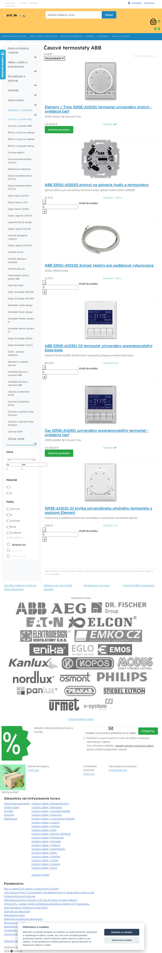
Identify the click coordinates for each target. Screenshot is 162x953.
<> (9, 459)
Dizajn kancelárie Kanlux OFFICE (20, 177)
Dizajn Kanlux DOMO (18, 195)
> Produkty (22, 41)
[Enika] (48, 650)
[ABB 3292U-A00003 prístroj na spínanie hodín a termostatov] (101, 159)
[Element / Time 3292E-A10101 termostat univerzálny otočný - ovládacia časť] (101, 81)
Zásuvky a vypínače (120, 36)
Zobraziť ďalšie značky (81, 719)
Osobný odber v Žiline (44, 867)
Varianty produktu (59, 129)
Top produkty (53, 58)
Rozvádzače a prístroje (71, 36)
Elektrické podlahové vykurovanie (23, 919)
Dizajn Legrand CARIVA (20, 215)
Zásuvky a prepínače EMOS (18, 393)
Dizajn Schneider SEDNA (20, 338)
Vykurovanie (103, 36)
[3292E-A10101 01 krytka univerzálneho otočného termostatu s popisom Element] (101, 482)
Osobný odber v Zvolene (45, 864)
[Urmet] (64, 704)
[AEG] (69, 608)
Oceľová (11, 526)
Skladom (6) (18, 544)
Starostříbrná (13, 532)
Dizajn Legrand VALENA (20, 245)
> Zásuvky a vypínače (40, 41)
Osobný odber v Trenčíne (45, 856)
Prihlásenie (136, 2)
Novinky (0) (18, 556)
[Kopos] (88, 663)
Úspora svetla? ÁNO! (16, 934)
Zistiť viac (33, 770)
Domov (9, 41)
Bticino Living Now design (21, 132)
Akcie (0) (17, 550)
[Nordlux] (34, 677)
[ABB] (31, 608)
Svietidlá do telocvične (17, 911)
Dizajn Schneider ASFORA (21, 292)
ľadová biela (13, 520)
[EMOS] (115, 650)
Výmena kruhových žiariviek (19, 896)
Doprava (34, 2)
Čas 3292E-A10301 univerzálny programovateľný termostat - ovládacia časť (97, 432)
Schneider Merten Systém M (21, 320)
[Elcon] (102, 622)
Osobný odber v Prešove (45, 845)
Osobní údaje (11, 807)
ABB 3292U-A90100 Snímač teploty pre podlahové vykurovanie (99, 265)
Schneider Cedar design (20, 305)
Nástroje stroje (15, 285)
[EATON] (44, 622)
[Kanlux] (33, 663)
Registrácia (149, 2)
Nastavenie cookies (122, 940)
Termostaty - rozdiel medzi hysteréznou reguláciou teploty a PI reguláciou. (47, 903)
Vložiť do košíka (88, 203)
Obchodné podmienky (10, 4)
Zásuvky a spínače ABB (20, 119)
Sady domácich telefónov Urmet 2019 (26, 907)
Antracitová (12, 508)
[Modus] (135, 663)
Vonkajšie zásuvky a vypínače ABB (18, 373)
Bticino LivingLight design (21, 145)
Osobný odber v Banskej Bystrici (50, 803)
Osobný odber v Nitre (43, 830)
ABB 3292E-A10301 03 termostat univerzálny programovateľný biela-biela (99, 348)
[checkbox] (15, 544)
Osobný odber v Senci (44, 852)
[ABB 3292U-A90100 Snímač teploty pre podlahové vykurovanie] (101, 239)
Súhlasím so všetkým (121, 932)
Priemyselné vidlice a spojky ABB (18, 277)
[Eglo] (83, 650)
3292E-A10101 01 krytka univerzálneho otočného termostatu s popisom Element (98, 510)
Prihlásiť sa (148, 731)
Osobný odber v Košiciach (46, 814)
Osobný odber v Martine (45, 826)
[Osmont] (74, 677)
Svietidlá (89, 36)
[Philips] (122, 677)
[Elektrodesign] (45, 636)
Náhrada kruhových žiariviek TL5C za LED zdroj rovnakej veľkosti (40, 900)
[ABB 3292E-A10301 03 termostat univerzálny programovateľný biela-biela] (101, 319)
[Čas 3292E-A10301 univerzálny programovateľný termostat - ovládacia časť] (101, 404)
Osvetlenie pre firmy (15, 930)
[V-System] (98, 704)
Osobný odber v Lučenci (45, 822)
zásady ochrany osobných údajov (134, 745)
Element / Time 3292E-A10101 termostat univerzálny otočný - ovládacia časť (98, 109)
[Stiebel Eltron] (124, 691)
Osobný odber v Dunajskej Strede (50, 811)
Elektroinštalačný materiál (14, 36)
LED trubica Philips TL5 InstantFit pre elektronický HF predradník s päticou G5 (49, 892)
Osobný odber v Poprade (46, 841)
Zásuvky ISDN (15, 431)
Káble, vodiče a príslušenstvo (44, 36)
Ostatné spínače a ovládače (17, 260)
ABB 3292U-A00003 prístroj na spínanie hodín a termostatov (97, 184)
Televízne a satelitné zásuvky (18, 363)
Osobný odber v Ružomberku (48, 848)
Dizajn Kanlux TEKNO (18, 209)
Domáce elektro (16, 152)
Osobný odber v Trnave (44, 860)
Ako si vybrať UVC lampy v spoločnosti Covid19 (31, 888)
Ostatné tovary (15, 252)
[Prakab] (80, 691)
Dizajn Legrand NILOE (19, 228)
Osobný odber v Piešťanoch (47, 837)
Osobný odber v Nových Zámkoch (51, 833)
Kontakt (23, 2)
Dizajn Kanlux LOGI (18, 202)
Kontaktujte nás (118, 770)
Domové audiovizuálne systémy (19, 161)
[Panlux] (37, 691)
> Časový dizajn (87, 41)
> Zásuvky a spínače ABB (64, 41)
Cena (9, 451)
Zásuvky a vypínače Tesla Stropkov (21, 413)
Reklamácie (10, 818)
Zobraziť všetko (14, 537)
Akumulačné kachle (15, 922)
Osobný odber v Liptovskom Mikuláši (53, 818)
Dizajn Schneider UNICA (20, 345)
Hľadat (109, 14)
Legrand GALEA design (20, 222)
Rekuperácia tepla (14, 915)
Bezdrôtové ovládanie (19, 169)
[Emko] (108, 636)
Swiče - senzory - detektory (16, 353)
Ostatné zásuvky (16, 268)
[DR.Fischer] (118, 608)
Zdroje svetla (16, 438)
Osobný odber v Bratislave (46, 807)
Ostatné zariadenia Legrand (17, 237)
